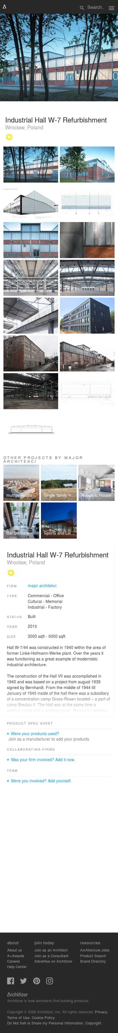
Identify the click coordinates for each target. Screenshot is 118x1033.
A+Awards (15, 955)
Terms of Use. (19, 1017)
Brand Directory (93, 961)
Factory (55, 607)
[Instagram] (49, 982)
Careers (13, 961)
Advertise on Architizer (53, 961)
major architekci (42, 585)
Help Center (17, 966)
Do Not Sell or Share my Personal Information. (45, 1023)
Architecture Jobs (94, 950)
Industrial (36, 607)
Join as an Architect (51, 950)
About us (14, 950)
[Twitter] (23, 982)
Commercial (39, 595)
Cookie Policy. (44, 1017)
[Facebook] (10, 982)
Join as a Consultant (51, 955)
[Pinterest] (36, 982)
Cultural (35, 601)
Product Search (93, 955)
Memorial (54, 601)
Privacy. (101, 1011)
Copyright (93, 1023)
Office (58, 595)
